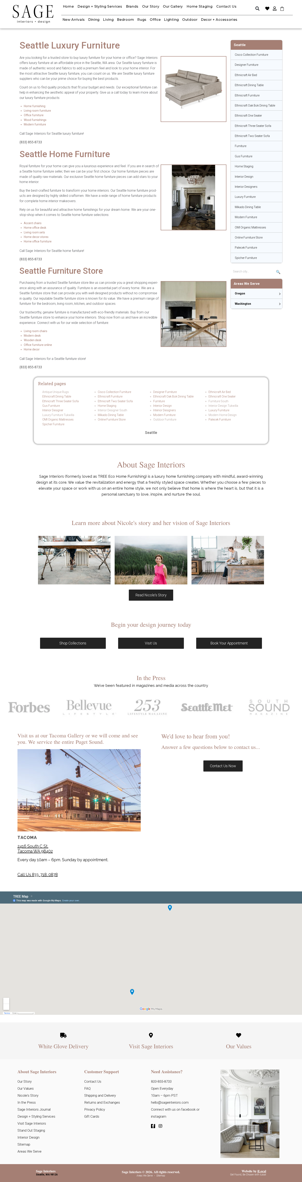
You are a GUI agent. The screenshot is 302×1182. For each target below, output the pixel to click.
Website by (254, 1171)
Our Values (238, 1046)
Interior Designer (52, 410)
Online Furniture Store (249, 237)
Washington (243, 303)
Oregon (240, 293)
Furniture (240, 146)
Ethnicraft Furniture (247, 95)
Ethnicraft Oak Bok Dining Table (255, 105)
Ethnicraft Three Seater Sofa (253, 125)
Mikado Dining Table (248, 207)
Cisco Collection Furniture (251, 54)
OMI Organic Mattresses (250, 227)
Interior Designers (246, 186)
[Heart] (267, 9)
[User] (275, 9)
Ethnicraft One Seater (248, 115)
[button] (257, 8)
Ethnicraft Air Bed (246, 75)
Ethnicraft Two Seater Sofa (252, 136)
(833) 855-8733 (31, 142)
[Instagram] (160, 1126)
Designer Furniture (246, 64)
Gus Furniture (243, 156)
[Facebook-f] (153, 1126)
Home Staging (244, 166)
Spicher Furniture (246, 258)
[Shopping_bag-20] (282, 9)
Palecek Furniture (246, 247)
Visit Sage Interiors (151, 1046)
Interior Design (244, 176)
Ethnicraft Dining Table (249, 85)
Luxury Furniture (245, 196)
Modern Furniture (246, 217)
